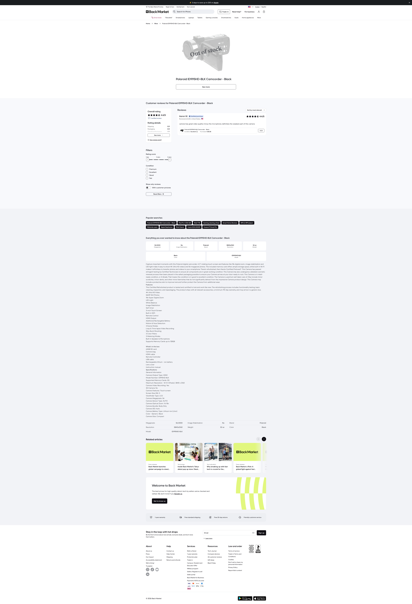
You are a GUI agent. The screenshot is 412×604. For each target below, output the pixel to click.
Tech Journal (212, 551)
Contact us (170, 551)
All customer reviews (215, 557)
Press (148, 554)
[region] (206, 458)
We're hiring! (150, 563)
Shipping (170, 557)
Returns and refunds (173, 560)
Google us (178, 494)
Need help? (236, 12)
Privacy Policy (232, 567)
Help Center (171, 554)
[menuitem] (180, 17)
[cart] (264, 12)
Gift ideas (211, 560)
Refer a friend (191, 551)
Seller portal (191, 575)
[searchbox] (195, 11)
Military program (192, 569)
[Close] (409, 2)
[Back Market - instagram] (147, 569)
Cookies (231, 560)
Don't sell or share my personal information (235, 563)
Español (264, 7)
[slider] (147, 159)
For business (249, 12)
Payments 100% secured (195, 581)
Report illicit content (235, 570)
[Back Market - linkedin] (147, 574)
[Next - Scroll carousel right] (264, 439)
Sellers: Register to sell (194, 572)
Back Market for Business (195, 578)
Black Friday (212, 563)
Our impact (150, 557)
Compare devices (214, 554)
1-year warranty (192, 554)
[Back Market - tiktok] (152, 569)
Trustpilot (149, 566)
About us (149, 551)
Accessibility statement (154, 560)
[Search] (174, 11)
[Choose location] (251, 7)
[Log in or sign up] (259, 12)
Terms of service (234, 551)
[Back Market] (157, 11)
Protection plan (192, 557)
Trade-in (190, 560)
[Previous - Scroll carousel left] (258, 439)
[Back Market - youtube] (157, 569)
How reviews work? (156, 140)
